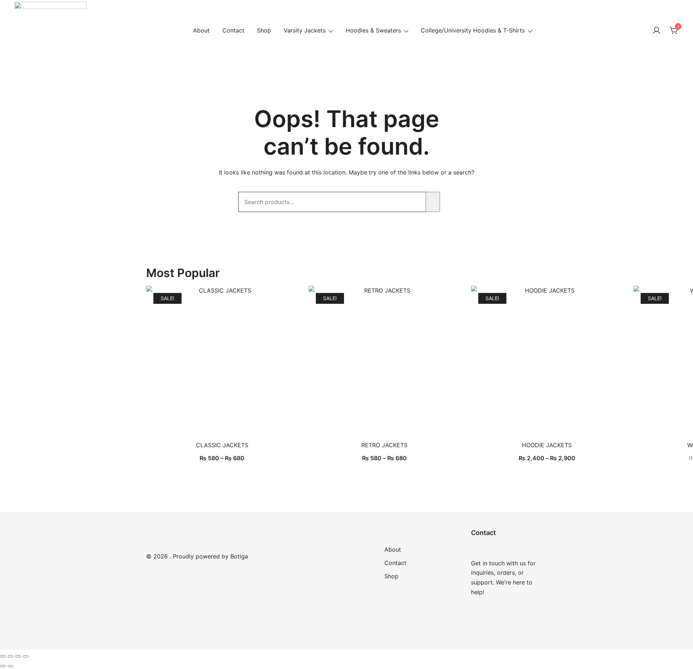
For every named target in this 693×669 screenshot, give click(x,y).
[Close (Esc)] (26, 656)
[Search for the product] (433, 202)
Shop (264, 30)
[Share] (18, 656)
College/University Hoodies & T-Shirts (473, 30)
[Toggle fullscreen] (10, 656)
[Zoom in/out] (3, 656)
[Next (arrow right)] (10, 666)
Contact (233, 30)
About (201, 30)
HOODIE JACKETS (547, 445)
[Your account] (656, 30)
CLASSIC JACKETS (222, 445)
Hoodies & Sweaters (373, 30)
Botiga (239, 556)
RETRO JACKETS (384, 445)
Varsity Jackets (305, 30)
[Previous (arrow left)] (3, 666)
